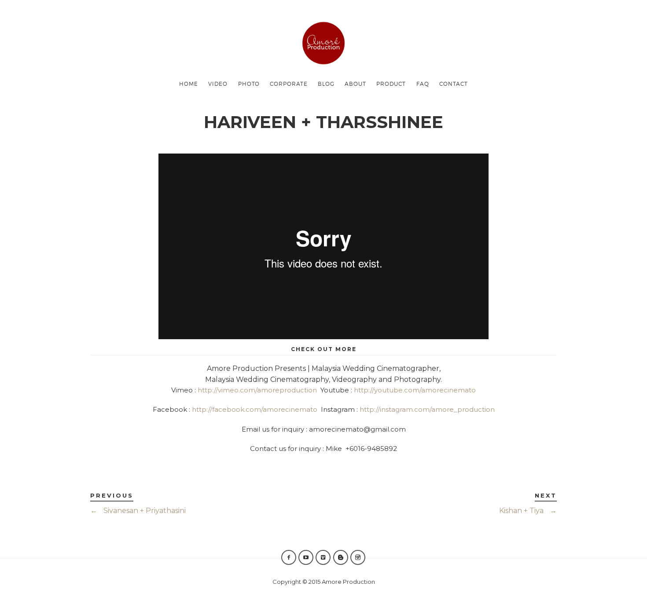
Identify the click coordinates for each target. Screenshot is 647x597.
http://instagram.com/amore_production (427, 409)
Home (188, 84)
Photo (249, 84)
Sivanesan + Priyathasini (138, 510)
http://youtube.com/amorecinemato (415, 390)
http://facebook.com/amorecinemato (254, 409)
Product (391, 84)
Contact (453, 84)
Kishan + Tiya (528, 510)
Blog (326, 84)
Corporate (289, 84)
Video (218, 84)
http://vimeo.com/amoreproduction (257, 390)
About (355, 84)
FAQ (422, 84)
